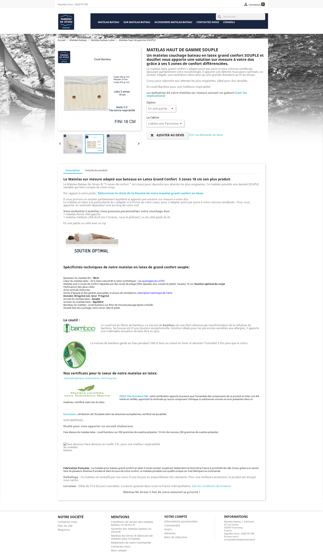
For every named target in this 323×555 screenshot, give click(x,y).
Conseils (229, 22)
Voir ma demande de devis (206, 135)
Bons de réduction (175, 537)
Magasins (64, 529)
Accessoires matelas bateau (173, 22)
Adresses (170, 533)
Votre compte (175, 517)
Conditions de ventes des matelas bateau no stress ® (132, 523)
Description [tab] (73, 170)
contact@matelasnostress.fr (239, 539)
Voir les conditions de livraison (211, 486)
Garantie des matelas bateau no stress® (131, 530)
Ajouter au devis (167, 135)
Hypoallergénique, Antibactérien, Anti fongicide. (90, 378)
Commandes (172, 525)
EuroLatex (69, 414)
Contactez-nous (207, 22)
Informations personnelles (181, 521)
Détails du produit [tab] (96, 170)
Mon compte (119, 550)
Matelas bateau (108, 22)
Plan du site (65, 525)
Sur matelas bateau (137, 22)
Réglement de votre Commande (131, 542)
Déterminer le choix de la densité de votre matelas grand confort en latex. (151, 193)
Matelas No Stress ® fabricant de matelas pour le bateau (132, 537)
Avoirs (168, 529)
